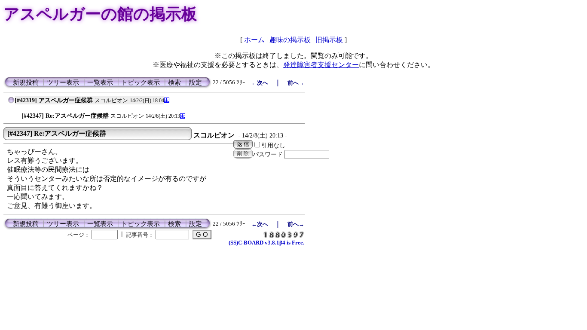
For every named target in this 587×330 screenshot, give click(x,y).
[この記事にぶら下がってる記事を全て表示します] (17, 113)
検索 (174, 82)
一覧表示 (100, 82)
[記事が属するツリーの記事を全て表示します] (11, 102)
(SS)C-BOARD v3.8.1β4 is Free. (266, 242)
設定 (195, 82)
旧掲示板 (329, 39)
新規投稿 (26, 82)
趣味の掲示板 (290, 39)
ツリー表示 (63, 82)
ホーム (254, 39)
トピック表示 (140, 82)
